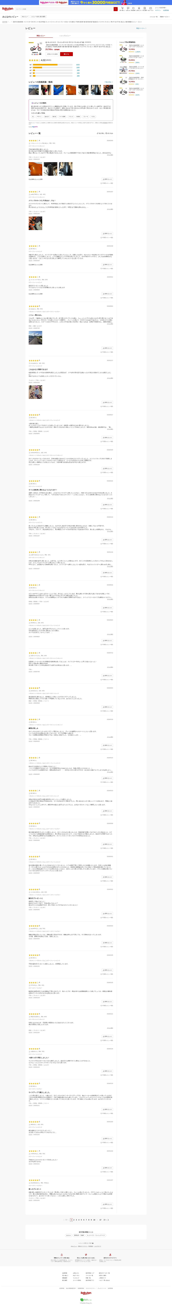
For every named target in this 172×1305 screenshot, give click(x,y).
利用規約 (105, 122)
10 (94, 1220)
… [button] (9, 22)
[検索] (116, 9)
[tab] (41, 36)
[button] (128, 9)
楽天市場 (4, 22)
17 (100, 1220)
